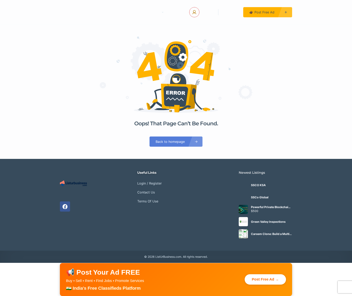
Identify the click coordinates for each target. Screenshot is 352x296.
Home (109, 12)
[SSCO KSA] (243, 185)
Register (230, 12)
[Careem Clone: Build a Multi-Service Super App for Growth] (243, 233)
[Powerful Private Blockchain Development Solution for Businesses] (243, 209)
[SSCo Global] (243, 197)
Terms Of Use (147, 201)
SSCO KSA (258, 185)
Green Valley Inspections (268, 221)
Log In (207, 12)
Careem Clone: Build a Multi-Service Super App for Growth (271, 234)
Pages (155, 12)
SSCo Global (259, 197)
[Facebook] (65, 206)
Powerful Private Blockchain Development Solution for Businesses (270, 207)
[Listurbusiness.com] (76, 12)
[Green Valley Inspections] (243, 221)
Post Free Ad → (265, 279)
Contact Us (132, 12)
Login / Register (149, 183)
